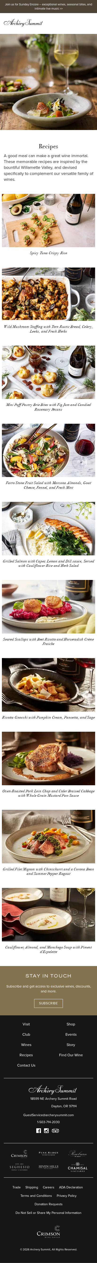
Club (26, 1034)
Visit (26, 1024)
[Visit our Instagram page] (46, 1131)
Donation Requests (49, 1204)
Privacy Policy (67, 1196)
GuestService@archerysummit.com (48, 1115)
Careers (48, 1187)
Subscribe (48, 1003)
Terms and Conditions (36, 1196)
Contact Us (26, 1065)
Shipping (31, 1187)
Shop (71, 1024)
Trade (16, 1187)
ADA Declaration (71, 1187)
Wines (26, 1044)
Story (71, 1044)
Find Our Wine (71, 1055)
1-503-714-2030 (48, 1122)
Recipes (26, 1055)
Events (71, 1034)
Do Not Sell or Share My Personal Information (48, 1213)
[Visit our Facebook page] (38, 1131)
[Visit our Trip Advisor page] (55, 1131)
